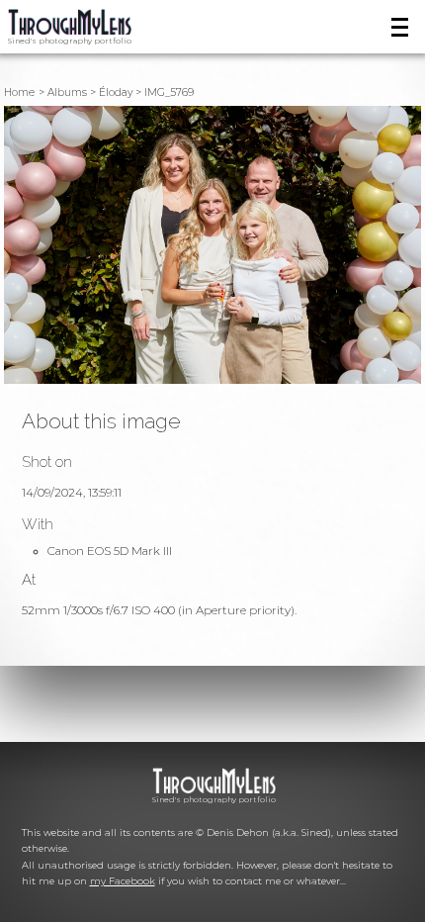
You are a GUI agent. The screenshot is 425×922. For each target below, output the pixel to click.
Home (19, 92)
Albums (67, 92)
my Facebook (122, 881)
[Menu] (400, 27)
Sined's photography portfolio (69, 41)
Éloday (115, 92)
